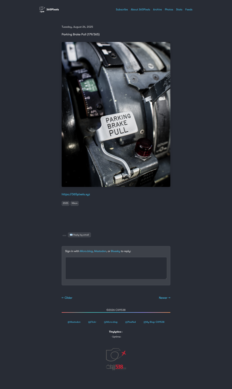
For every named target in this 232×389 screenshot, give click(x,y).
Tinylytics (115, 331)
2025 (65, 203)
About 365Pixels (140, 9)
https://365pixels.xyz (76, 194)
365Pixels (52, 9)
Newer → (164, 298)
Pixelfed (132, 322)
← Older (67, 298)
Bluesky (115, 251)
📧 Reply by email (79, 235)
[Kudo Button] (64, 235)
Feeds (188, 9)
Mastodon (100, 251)
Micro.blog (86, 251)
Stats (179, 9)
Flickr (93, 322)
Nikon (75, 203)
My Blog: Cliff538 (155, 322)
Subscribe (122, 9)
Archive (157, 9)
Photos (169, 9)
